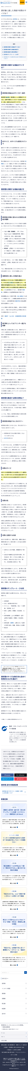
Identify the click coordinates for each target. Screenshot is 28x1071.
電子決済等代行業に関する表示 (8, 1052)
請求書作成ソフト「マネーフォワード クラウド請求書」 (12, 1024)
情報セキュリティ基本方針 (21, 1044)
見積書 (3, 998)
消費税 (12, 623)
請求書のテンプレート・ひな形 (11, 54)
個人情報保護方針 (11, 1044)
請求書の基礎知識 (6, 1026)
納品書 (7, 97)
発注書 (3, 1003)
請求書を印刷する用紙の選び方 (11, 49)
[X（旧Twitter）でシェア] (20, 775)
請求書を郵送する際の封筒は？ (11, 52)
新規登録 (22, 2)
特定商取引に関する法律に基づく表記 (16, 1047)
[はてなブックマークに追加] (7, 779)
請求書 (15, 19)
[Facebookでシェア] (7, 775)
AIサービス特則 (14, 1054)
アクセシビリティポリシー (21, 1052)
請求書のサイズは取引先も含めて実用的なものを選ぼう (15, 57)
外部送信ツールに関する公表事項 (14, 1049)
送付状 (6, 438)
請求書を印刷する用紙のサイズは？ (12, 47)
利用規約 (6, 1047)
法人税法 (10, 282)
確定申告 (17, 301)
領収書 (3, 993)
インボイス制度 (6, 988)
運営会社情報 (4, 1044)
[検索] (25, 972)
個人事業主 (20, 296)
